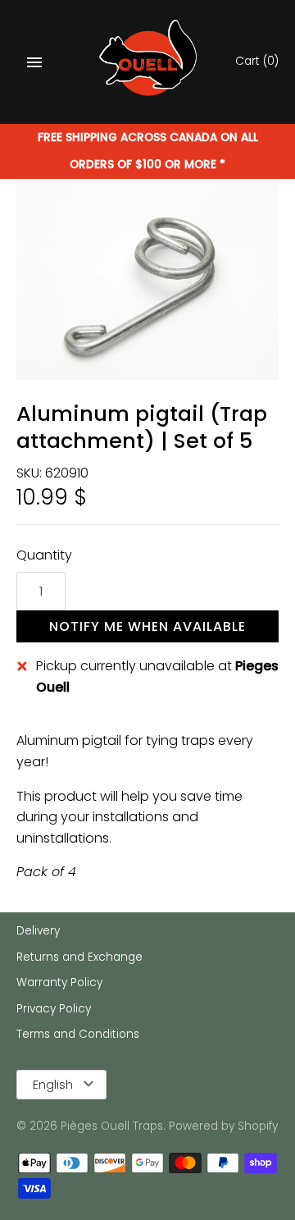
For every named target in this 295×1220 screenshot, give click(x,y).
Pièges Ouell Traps (112, 1126)
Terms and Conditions (77, 1034)
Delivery (38, 931)
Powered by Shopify (223, 1126)
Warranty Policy (59, 982)
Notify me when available (147, 626)
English (53, 1084)
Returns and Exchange (79, 957)
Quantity (44, 555)
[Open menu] (34, 62)
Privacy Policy (53, 1009)
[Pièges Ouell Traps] (148, 62)
